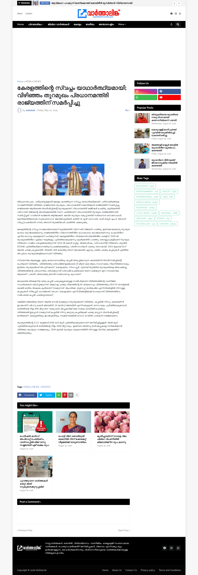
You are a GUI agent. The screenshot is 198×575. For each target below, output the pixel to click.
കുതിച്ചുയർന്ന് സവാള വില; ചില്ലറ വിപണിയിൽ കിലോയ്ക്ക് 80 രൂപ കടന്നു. (112, 439)
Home (20, 81)
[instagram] (176, 13)
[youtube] (169, 97)
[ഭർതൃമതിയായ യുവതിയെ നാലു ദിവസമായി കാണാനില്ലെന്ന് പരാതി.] (142, 118)
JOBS (168, 197)
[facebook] (171, 13)
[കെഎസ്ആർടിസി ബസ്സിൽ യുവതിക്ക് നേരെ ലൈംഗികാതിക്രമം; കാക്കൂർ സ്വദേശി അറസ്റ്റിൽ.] (35, 3)
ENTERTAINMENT (147, 191)
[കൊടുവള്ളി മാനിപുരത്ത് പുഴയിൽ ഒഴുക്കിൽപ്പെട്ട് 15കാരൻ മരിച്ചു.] (142, 133)
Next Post (123, 530)
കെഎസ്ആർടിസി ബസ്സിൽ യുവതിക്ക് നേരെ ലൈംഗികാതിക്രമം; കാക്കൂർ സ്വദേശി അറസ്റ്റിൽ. (103, 3)
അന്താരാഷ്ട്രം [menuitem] (106, 24)
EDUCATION (145, 186)
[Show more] (77, 395)
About (19, 13)
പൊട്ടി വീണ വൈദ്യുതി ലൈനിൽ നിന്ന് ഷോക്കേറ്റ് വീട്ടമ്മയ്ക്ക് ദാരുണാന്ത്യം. (72, 439)
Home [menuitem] (20, 24)
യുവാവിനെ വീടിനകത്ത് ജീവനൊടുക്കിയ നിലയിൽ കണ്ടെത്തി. (164, 163)
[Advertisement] (99, 54)
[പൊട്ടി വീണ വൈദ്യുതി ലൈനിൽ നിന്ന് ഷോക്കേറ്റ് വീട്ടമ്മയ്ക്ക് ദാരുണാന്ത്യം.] (73, 422)
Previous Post (25, 530)
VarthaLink (41, 570)
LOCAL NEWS (146, 213)
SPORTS (163, 218)
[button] (174, 3)
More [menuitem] (121, 24)
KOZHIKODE (145, 207)
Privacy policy (148, 570)
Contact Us (131, 570)
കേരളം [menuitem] (77, 24)
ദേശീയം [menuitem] (90, 24)
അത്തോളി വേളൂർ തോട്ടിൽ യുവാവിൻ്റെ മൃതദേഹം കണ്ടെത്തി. (164, 148)
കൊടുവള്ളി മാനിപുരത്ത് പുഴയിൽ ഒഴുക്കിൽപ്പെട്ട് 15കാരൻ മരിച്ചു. (163, 132)
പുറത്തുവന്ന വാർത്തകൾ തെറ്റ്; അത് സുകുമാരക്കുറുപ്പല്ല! (34, 483)
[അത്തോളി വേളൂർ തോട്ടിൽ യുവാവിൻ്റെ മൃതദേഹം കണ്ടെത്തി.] (142, 148)
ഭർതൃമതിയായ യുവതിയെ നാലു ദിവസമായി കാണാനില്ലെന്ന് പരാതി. (164, 117)
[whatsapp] (180, 13)
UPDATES (46, 387)
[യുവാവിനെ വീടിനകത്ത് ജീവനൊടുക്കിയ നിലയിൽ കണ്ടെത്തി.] (142, 164)
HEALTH (169, 191)
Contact (28, 13)
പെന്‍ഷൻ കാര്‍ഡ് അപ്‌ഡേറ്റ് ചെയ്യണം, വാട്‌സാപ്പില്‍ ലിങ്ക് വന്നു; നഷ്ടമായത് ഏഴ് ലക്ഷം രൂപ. (34, 441)
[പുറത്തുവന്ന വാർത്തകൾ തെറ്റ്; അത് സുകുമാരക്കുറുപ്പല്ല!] (34, 466)
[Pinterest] (64, 395)
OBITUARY (144, 218)
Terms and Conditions (170, 570)
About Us (117, 570)
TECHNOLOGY (145, 224)
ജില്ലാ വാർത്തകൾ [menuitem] (58, 24)
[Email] (70, 395)
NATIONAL (169, 213)
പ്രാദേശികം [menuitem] (35, 24)
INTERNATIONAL (147, 197)
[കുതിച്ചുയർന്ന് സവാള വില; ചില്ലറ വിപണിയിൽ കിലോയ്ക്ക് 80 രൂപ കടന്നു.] (112, 422)
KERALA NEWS (33, 81)
